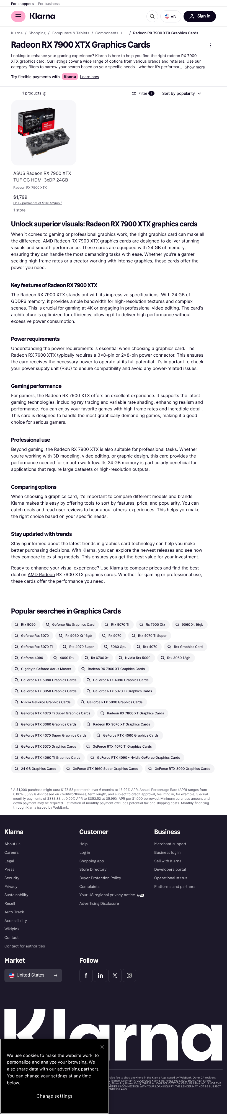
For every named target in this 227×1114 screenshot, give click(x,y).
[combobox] (181, 93)
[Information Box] (45, 94)
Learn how (89, 77)
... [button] (126, 33)
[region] (54, 1076)
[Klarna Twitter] (115, 975)
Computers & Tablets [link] (70, 33)
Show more (195, 67)
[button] (170, 16)
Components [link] (107, 33)
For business (49, 4)
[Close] (102, 1047)
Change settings (55, 1096)
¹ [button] (37, 203)
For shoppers (22, 4)
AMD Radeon (56, 241)
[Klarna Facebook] (86, 975)
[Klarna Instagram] (129, 975)
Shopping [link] (37, 33)
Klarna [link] (16, 33)
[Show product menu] (210, 45)
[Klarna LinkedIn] (100, 975)
